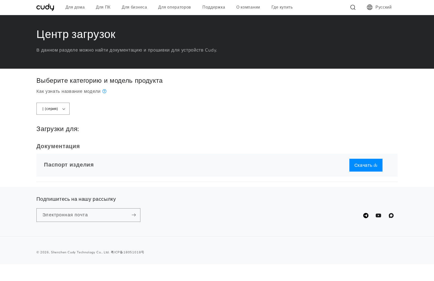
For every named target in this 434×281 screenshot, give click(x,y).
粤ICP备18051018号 (127, 252)
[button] (77, 7)
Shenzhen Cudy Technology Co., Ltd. (80, 252)
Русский (383, 7)
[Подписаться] (134, 215)
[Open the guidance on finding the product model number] (104, 91)
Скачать (364, 165)
